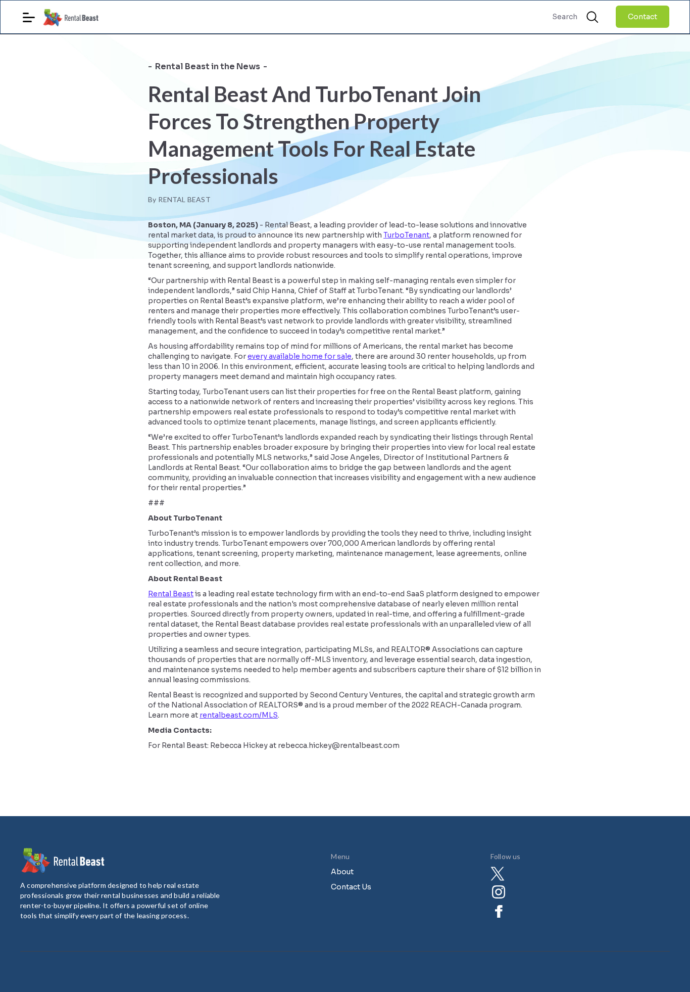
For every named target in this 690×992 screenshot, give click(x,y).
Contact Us (351, 886)
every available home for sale (300, 356)
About (342, 871)
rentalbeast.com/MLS (239, 715)
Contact (642, 16)
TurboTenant (406, 235)
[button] (29, 13)
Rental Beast (170, 593)
